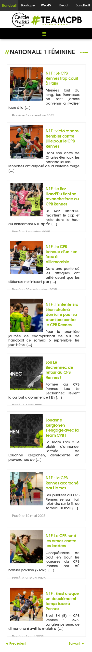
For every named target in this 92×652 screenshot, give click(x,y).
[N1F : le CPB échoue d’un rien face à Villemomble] (26, 274)
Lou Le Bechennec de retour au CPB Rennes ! (59, 369)
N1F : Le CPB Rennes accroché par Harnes (62, 482)
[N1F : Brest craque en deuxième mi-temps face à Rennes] (26, 621)
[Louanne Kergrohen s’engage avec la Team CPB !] (26, 447)
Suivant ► (77, 643)
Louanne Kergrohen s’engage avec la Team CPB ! (62, 427)
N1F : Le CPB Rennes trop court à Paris (62, 78)
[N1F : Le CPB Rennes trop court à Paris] (26, 100)
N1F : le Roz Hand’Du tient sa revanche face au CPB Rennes (62, 196)
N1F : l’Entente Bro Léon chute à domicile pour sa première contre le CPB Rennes (62, 314)
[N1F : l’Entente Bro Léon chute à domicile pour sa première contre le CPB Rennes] (26, 332)
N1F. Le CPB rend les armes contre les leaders (61, 540)
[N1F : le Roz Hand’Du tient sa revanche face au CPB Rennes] (26, 216)
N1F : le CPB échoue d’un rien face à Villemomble (61, 254)
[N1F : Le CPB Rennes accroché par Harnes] (26, 505)
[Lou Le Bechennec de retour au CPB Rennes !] (26, 390)
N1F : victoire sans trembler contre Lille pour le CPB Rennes (62, 138)
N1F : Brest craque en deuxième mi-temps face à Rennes (62, 601)
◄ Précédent (15, 643)
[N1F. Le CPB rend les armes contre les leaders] (26, 563)
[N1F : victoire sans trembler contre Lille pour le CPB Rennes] (26, 158)
